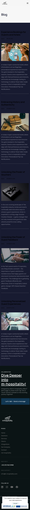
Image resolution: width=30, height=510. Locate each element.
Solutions (4, 436)
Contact (4, 450)
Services (4, 438)
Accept (15, 503)
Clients (3, 441)
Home (3, 433)
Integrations (5, 444)
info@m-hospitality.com (9, 474)
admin (2, 38)
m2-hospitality (6, 453)
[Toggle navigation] (23, 3)
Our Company (5, 447)
